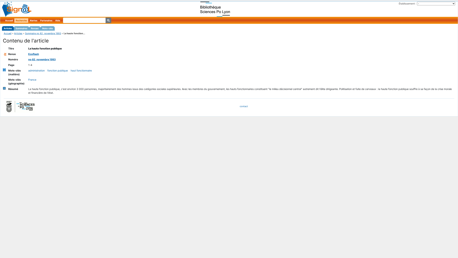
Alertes (33, 20)
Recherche (21, 20)
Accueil (9, 20)
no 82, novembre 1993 (42, 59)
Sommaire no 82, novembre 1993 (43, 33)
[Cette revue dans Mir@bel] (5, 54)
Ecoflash (33, 54)
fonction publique (57, 70)
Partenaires (46, 20)
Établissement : (407, 3)
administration (36, 70)
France (32, 79)
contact (244, 106)
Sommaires (21, 28)
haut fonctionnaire (81, 70)
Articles (8, 28)
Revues (35, 28)
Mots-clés (47, 28)
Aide (57, 20)
